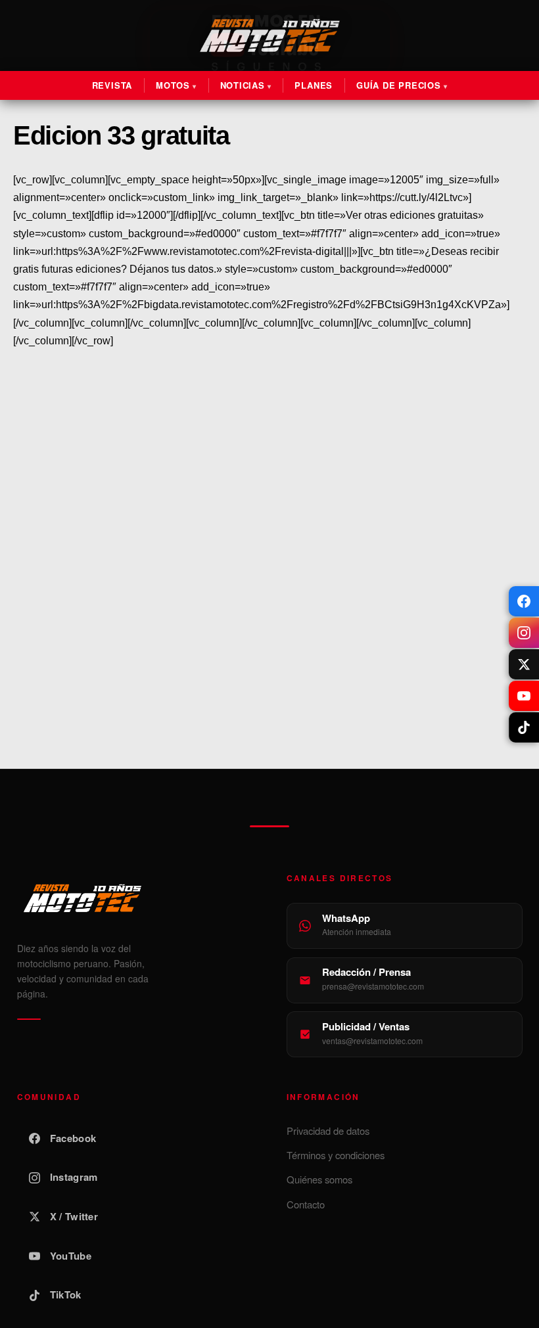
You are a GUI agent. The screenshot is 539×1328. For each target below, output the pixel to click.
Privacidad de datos (328, 1130)
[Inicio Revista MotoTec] (135, 898)
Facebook (73, 1138)
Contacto (306, 1204)
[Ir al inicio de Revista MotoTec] (269, 35)
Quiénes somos (319, 1179)
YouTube (70, 1255)
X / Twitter (74, 1216)
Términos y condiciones (336, 1155)
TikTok (66, 1294)
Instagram (74, 1177)
